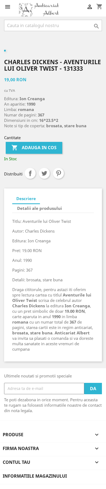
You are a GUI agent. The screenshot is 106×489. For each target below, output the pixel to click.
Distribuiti (30, 173)
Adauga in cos (34, 147)
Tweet (44, 173)
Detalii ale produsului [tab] (39, 208)
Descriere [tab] (26, 198)
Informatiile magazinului (35, 476)
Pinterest (58, 173)
